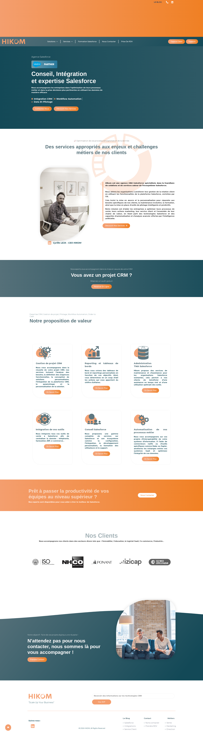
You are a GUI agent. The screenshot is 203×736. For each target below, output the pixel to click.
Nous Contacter (109, 42)
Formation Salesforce (87, 42)
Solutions (51, 42)
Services (66, 42)
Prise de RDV (127, 42)
